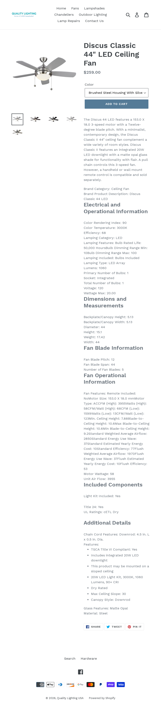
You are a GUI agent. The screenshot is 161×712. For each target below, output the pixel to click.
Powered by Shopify (102, 698)
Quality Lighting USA (70, 698)
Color (89, 84)
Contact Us (94, 21)
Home (61, 8)
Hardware (89, 658)
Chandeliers (64, 15)
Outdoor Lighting (93, 15)
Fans (75, 8)
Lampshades (94, 8)
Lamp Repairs (68, 21)
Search (69, 658)
